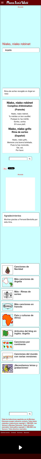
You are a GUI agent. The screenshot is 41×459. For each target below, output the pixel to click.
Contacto (13, 432)
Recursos (26, 432)
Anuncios (19, 432)
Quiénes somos (5, 432)
